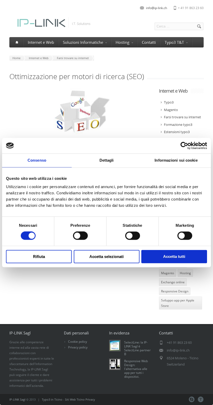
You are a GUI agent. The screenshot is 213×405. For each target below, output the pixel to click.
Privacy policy (78, 347)
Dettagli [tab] (106, 160)
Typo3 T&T (174, 42)
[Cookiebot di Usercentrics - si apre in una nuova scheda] (184, 145)
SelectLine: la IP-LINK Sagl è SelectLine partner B (137, 348)
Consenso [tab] (37, 160)
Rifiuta (39, 256)
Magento (167, 273)
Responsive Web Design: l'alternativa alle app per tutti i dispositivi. (136, 369)
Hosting (122, 42)
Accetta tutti (174, 256)
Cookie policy (77, 341)
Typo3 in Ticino (52, 399)
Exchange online (173, 282)
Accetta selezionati (106, 256)
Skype (192, 399)
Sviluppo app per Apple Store (177, 303)
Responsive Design (174, 291)
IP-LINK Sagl (17, 399)
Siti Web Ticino (75, 399)
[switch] (80, 236)
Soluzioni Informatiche (83, 42)
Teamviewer (201, 399)
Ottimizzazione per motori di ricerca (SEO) (76, 76)
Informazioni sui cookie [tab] (176, 160)
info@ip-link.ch (156, 8)
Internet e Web (41, 42)
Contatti (149, 42)
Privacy (90, 399)
